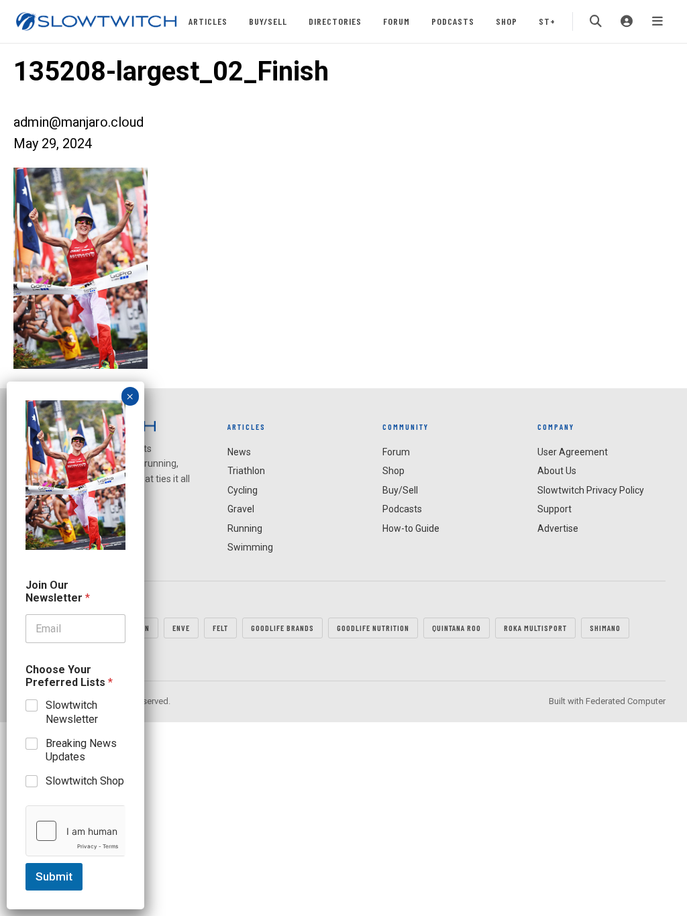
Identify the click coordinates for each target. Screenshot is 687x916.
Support (554, 509)
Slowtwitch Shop (85, 781)
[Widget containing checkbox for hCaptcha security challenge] (75, 830)
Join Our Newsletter (57, 591)
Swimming (250, 547)
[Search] (595, 21)
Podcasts (452, 21)
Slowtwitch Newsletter (72, 712)
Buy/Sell (268, 21)
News (239, 452)
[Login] (626, 21)
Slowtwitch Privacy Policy (590, 490)
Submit (54, 876)
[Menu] (657, 21)
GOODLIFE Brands (282, 627)
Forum (396, 21)
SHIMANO (605, 627)
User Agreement (572, 452)
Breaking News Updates (81, 750)
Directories (335, 21)
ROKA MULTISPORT (535, 627)
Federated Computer (626, 701)
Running (244, 528)
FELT (220, 627)
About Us (556, 470)
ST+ (547, 21)
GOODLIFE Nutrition (373, 627)
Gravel (240, 509)
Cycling (242, 490)
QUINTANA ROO (456, 627)
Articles (208, 21)
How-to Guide (410, 528)
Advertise (557, 528)
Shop (506, 21)
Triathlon (246, 470)
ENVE (181, 627)
